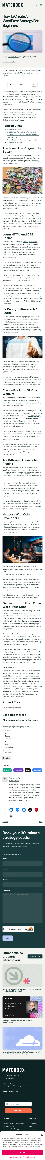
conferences (32, 524)
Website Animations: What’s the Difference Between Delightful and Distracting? (22, 990)
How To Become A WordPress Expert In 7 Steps (23, 140)
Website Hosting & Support (12, 1129)
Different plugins (8, 213)
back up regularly (34, 416)
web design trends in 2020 (16, 112)
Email (5, 869)
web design (36, 611)
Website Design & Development (13, 1124)
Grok (28, 770)
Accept (22, 1152)
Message (7, 890)
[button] (42, 1134)
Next (40, 822)
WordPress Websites (14, 130)
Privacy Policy (33, 1129)
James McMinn (13, 57)
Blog (30, 1126)
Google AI (37, 770)
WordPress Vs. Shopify (14, 142)
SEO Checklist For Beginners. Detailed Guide (22, 132)
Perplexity (18, 770)
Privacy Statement (29, 1157)
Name (5, 859)
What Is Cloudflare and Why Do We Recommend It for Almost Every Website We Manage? (22, 1053)
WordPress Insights (9, 62)
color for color (22, 652)
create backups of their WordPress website (19, 400)
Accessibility (32, 1124)
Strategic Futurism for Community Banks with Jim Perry (17, 1021)
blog (30, 92)
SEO (20, 793)
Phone (6, 880)
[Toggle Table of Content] (33, 85)
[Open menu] (41, 5)
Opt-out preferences (15, 1157)
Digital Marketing (8, 1126)
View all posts (35, 956)
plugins (27, 473)
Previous (5, 822)
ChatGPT (7, 770)
